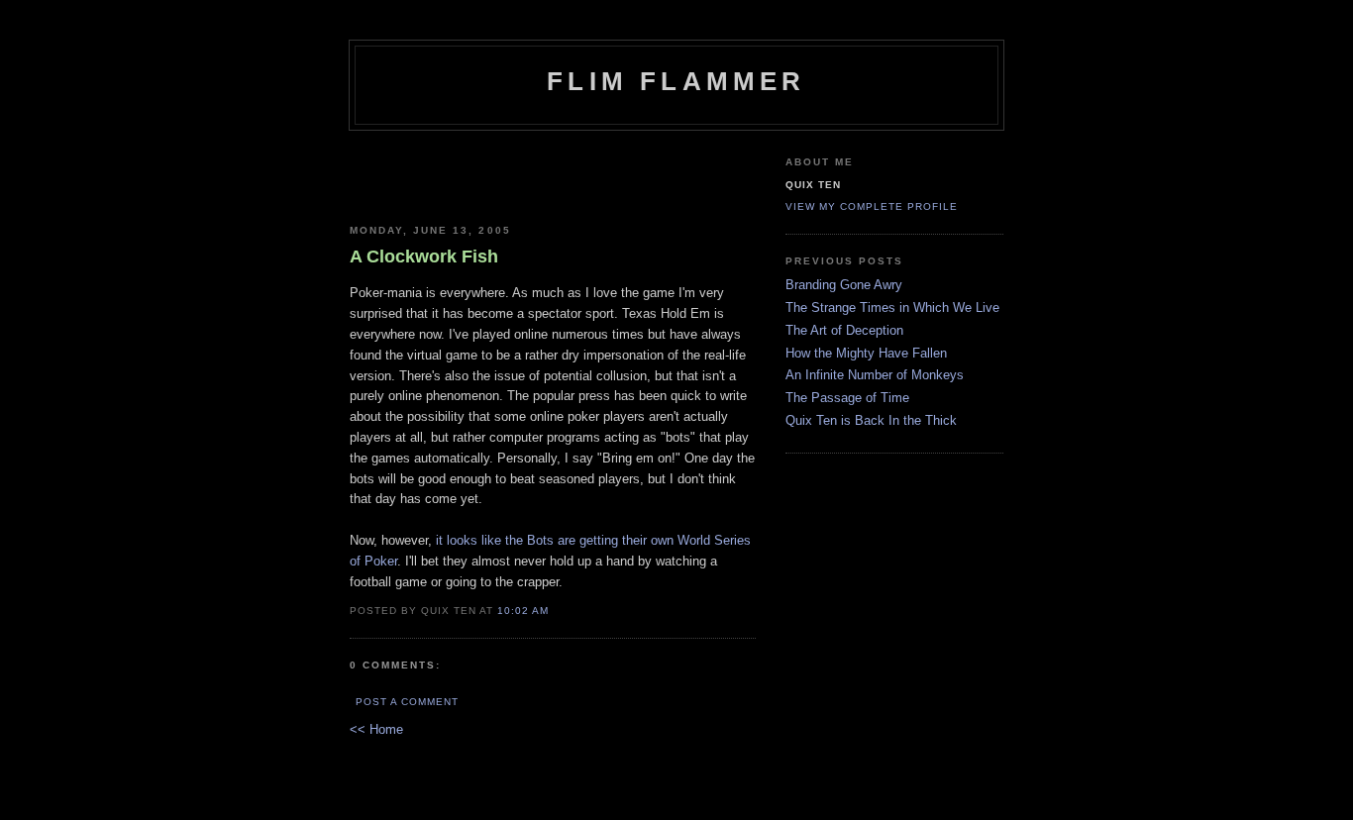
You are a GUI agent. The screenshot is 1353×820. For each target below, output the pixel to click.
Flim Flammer (676, 81)
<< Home (376, 729)
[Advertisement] (553, 170)
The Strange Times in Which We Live (892, 307)
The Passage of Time (847, 397)
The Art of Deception (844, 330)
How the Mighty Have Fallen (866, 353)
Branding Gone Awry (843, 284)
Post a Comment (407, 701)
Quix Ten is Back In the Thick (871, 420)
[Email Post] (562, 609)
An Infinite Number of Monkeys (874, 374)
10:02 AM (523, 610)
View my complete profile (871, 206)
